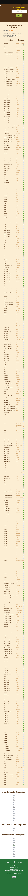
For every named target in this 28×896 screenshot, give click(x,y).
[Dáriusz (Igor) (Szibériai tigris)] (23, 657)
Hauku (17, 352)
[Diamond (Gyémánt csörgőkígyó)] (23, 265)
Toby (17, 690)
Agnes (17, 655)
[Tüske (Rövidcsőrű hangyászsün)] (23, 597)
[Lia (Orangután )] (23, 486)
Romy (17, 761)
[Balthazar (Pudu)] (23, 579)
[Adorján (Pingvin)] (23, 526)
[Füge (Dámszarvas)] (23, 153)
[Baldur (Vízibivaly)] (23, 727)
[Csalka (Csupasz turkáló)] (23, 149)
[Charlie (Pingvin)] (23, 539)
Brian (17, 537)
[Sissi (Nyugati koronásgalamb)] (23, 484)
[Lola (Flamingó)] (23, 205)
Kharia (17, 94)
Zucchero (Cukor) (19, 767)
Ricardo (17, 164)
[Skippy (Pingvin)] (23, 572)
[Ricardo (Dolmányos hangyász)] (23, 164)
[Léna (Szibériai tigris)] (23, 659)
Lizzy (17, 203)
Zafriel (17, 653)
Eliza (17, 100)
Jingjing (17, 457)
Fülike (17, 219)
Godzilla (18, 381)
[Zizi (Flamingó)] (23, 217)
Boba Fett (18, 321)
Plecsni (17, 696)
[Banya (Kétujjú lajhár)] (23, 362)
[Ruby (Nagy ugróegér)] (23, 476)
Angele (17, 172)
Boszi (17, 79)
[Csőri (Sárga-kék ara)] (23, 628)
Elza (17, 543)
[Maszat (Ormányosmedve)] (23, 510)
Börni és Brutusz (19, 254)
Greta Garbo (18, 549)
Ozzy (17, 89)
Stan (17, 573)
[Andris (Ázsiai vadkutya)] (23, 97)
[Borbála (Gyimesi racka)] (23, 267)
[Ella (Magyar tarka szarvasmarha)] (23, 410)
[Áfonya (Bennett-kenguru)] (23, 112)
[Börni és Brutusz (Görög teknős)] (23, 254)
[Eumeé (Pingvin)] (23, 545)
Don (17, 701)
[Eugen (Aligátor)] (23, 58)
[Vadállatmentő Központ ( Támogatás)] (23, 50)
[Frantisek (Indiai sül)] (23, 326)
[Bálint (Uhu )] (23, 705)
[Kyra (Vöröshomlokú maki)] (23, 757)
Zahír (17, 765)
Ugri (17, 124)
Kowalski (18, 556)
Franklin (17, 255)
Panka (17, 77)
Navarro (17, 699)
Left (17, 523)
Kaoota (17, 734)
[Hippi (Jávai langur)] (23, 335)
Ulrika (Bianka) (19, 610)
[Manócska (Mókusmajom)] (23, 451)
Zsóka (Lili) (18, 612)
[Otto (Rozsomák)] (23, 626)
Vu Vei (17, 85)
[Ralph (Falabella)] (23, 184)
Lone (17, 487)
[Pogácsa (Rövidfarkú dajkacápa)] (23, 601)
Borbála (17, 267)
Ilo (16, 624)
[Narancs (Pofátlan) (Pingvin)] (23, 562)
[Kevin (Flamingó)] (23, 201)
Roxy (17, 672)
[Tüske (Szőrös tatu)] (23, 663)
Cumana (18, 500)
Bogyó (17, 228)
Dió (17, 151)
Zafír (17, 314)
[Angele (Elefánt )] (23, 172)
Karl (17, 69)
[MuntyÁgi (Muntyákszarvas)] (23, 459)
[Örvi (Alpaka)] (23, 62)
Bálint (17, 705)
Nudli (17, 622)
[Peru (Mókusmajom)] (23, 453)
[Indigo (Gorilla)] (23, 246)
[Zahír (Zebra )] (23, 765)
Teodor (17, 269)
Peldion (17, 414)
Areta (17, 350)
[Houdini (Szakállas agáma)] (23, 647)
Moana (17, 162)
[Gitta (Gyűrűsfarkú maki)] (23, 275)
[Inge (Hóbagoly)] (23, 298)
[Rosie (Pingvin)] (23, 568)
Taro (17, 437)
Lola (17, 205)
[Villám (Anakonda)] (23, 66)
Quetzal (17, 434)
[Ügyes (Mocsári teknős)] (23, 447)
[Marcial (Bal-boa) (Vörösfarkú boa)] (23, 752)
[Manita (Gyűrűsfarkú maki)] (23, 287)
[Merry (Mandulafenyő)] (23, 412)
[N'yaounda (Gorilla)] (23, 252)
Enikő (17, 604)
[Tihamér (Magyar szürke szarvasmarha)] (23, 408)
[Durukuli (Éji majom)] (23, 170)
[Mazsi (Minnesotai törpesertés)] (23, 443)
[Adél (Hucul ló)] (23, 306)
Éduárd (17, 191)
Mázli (17, 465)
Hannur (17, 318)
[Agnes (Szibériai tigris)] (23, 655)
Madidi (17, 506)
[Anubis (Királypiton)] (23, 375)
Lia (17, 485)
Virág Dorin (18, 83)
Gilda (17, 261)
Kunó (17, 180)
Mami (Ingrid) (18, 285)
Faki (17, 182)
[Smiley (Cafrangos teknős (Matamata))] (23, 137)
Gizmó (17, 277)
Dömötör (18, 541)
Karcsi (17, 346)
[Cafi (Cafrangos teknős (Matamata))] (23, 135)
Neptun (17, 290)
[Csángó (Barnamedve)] (23, 108)
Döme (17, 304)
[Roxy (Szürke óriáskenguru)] (23, 673)
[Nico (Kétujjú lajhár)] (23, 368)
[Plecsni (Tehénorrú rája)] (23, 696)
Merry (17, 412)
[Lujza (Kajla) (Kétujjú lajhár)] (23, 366)
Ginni (17, 92)
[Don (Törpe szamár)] (23, 702)
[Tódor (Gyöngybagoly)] (23, 271)
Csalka (17, 149)
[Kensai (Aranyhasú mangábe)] (23, 81)
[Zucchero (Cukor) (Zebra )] (23, 769)
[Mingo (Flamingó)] (23, 213)
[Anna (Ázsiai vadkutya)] (23, 98)
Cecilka (17, 288)
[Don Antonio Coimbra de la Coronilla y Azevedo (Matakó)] (23, 428)
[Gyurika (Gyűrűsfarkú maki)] (23, 283)
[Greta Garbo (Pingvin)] (23, 549)
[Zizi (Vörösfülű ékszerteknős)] (23, 755)
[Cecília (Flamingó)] (23, 197)
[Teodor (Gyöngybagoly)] (23, 269)
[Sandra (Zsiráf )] (23, 782)
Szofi (17, 348)
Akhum (17, 520)
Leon (17, 632)
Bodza (17, 139)
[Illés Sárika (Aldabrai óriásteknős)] (23, 54)
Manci (17, 463)
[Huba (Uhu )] (23, 707)
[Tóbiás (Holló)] (23, 300)
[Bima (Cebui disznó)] (23, 143)
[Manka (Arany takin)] (23, 75)
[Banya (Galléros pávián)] (23, 227)
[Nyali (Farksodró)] (23, 186)
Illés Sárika (18, 54)
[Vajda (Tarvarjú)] (23, 694)
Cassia (17, 67)
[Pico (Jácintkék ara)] (23, 327)
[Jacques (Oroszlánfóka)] (23, 512)
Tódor (17, 271)
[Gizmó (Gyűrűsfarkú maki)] (23, 277)
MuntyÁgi (18, 459)
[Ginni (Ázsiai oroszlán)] (23, 93)
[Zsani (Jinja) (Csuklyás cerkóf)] (23, 147)
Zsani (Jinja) (18, 147)
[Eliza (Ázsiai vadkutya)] (23, 100)
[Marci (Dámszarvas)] (23, 155)
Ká (16, 63)
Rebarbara (18, 585)
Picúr (17, 703)
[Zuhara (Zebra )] (23, 770)
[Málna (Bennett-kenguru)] (23, 120)
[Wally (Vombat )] (23, 742)
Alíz (17, 240)
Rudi (17, 753)
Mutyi (17, 461)
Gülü (17, 354)
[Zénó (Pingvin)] (23, 577)
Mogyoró (18, 719)
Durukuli (18, 170)
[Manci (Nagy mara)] (23, 463)
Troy (17, 469)
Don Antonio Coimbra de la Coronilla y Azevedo (20, 425)
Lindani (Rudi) (19, 748)
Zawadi (17, 439)
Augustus (18, 529)
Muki (17, 744)
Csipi (17, 199)
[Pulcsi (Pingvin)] (23, 566)
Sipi (17, 178)
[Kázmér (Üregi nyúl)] (23, 717)
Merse (17, 406)
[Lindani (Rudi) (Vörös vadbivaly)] (23, 748)
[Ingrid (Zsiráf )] (23, 778)
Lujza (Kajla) (18, 366)
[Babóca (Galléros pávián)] (23, 225)
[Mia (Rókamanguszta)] (23, 589)
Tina (17, 763)
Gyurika (17, 283)
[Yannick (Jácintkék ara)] (23, 329)
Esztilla (17, 389)
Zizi (17, 217)
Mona (17, 593)
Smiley (17, 137)
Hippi (17, 335)
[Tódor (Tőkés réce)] (23, 698)
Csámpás (18, 495)
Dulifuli (17, 158)
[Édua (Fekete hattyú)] (23, 190)
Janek (17, 73)
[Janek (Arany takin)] (23, 73)
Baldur (17, 727)
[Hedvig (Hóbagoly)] (23, 296)
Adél (17, 306)
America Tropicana (20, 43)
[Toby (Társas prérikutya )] (23, 690)
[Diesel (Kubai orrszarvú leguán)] (23, 387)
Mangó (17, 122)
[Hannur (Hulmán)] (23, 318)
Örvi (17, 61)
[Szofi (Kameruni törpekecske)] (23, 348)
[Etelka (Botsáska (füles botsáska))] (23, 128)
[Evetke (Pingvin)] (23, 547)
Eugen (17, 58)
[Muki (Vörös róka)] (23, 744)
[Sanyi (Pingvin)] (23, 570)
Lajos (17, 176)
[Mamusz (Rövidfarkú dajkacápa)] (23, 599)
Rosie (17, 568)
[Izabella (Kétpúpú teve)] (23, 360)
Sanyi (17, 569)
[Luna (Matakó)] (23, 430)
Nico (17, 367)
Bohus (17, 416)
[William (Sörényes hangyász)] (23, 643)
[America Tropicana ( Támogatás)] (23, 45)
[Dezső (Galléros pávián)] (23, 230)
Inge (17, 298)
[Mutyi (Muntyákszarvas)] (23, 461)
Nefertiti (17, 377)
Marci (17, 155)
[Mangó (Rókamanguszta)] (23, 587)
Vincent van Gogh (19, 472)
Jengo (17, 780)
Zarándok (18, 668)
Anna (17, 98)
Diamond (18, 265)
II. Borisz (18, 417)
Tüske (17, 597)
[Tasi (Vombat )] (23, 740)
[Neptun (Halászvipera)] (23, 291)
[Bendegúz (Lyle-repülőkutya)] (23, 400)
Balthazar (18, 579)
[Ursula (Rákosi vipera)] (23, 581)
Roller (17, 688)
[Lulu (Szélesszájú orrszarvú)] (23, 651)
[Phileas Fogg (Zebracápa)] (23, 772)
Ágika (17, 195)
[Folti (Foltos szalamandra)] (23, 223)
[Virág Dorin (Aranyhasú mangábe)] (23, 83)
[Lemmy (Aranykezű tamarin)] (23, 87)
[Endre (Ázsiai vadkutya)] (23, 104)
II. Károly (18, 633)
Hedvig (17, 296)
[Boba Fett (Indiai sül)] (23, 322)
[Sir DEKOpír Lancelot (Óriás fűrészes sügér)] (23, 493)
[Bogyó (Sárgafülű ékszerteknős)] (23, 630)
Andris (17, 96)
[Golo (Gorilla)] (23, 244)
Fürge (17, 661)
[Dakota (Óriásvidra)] (23, 502)
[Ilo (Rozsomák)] (23, 624)
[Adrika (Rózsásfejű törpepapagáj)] (23, 614)
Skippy (17, 571)
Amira (17, 480)
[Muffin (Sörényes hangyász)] (23, 641)
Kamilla (17, 116)
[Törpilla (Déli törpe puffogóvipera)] (23, 161)
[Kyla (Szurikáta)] (23, 667)
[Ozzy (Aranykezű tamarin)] (23, 89)
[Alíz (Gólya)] (23, 240)
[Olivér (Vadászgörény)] (23, 725)
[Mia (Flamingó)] (23, 209)
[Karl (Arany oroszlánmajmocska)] (23, 69)
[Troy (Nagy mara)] (23, 469)
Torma (17, 319)
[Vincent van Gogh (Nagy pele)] (23, 474)
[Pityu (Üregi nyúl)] (23, 721)
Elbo (17, 316)
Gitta (17, 275)
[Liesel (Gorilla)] (23, 250)
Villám (17, 65)
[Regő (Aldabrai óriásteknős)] (23, 56)
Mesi (17, 207)
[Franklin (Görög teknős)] (23, 256)
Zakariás (18, 516)
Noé (17, 514)
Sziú (17, 583)
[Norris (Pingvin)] (23, 564)
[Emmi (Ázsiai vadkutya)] (23, 102)
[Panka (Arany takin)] (23, 77)
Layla (17, 649)
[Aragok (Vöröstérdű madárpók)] (23, 759)
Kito (17, 665)
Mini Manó (18, 467)
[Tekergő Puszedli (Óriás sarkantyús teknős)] (23, 498)
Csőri (17, 628)
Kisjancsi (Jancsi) (19, 339)
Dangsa (17, 489)
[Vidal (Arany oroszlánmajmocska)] (23, 71)
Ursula (17, 581)
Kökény (17, 131)
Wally (17, 742)
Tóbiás (17, 300)
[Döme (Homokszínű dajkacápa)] (23, 304)
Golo (17, 244)
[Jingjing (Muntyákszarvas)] (23, 457)
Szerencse (18, 709)
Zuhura (17, 441)
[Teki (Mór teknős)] (23, 455)
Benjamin (18, 294)
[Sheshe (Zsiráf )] (23, 784)
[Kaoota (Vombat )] (23, 735)
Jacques (18, 512)
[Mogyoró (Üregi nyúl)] (23, 719)
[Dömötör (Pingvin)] (23, 541)
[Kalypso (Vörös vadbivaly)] (23, 746)
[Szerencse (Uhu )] (23, 709)
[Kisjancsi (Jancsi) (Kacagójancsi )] (23, 341)
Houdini (17, 647)
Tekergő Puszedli (19, 497)
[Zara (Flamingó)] (23, 215)
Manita (17, 287)
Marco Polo (18, 558)
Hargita (17, 110)
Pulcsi (17, 566)
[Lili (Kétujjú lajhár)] (23, 364)
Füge (17, 153)
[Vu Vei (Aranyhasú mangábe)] (23, 85)
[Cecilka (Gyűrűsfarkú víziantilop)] (23, 289)
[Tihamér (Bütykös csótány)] (23, 133)
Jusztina (18, 730)
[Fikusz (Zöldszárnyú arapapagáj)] (23, 774)
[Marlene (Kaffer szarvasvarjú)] (23, 344)
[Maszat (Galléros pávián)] (23, 232)
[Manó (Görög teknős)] (23, 258)
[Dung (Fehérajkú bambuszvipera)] (23, 188)
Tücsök (17, 732)
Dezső (17, 125)
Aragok (17, 759)
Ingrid (17, 778)
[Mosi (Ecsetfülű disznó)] (23, 168)
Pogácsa (18, 600)
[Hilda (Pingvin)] (23, 551)
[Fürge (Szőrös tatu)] (23, 661)
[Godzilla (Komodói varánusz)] (23, 381)
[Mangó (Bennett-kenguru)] (23, 122)
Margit (17, 618)
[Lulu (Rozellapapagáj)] (23, 603)
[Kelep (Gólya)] (23, 242)
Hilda (17, 551)
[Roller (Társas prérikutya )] (23, 688)
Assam (17, 174)
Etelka (17, 127)
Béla (17, 715)
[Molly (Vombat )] (23, 738)
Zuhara (17, 770)
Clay (17, 684)
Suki (17, 678)
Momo (17, 591)
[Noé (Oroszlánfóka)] (23, 514)
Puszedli (18, 371)
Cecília (17, 197)
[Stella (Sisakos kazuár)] (23, 636)
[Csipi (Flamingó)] (23, 199)
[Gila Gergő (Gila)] (23, 238)
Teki (17, 455)
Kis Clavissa (18, 118)
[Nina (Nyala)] (23, 482)
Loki (17, 729)
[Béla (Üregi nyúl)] (23, 715)
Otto (17, 626)
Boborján (18, 533)
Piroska (17, 478)
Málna (17, 120)
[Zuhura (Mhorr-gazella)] (23, 442)
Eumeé (17, 545)
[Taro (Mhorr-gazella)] (23, 438)
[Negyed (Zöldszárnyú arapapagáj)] (23, 776)
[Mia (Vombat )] (23, 737)
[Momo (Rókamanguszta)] (23, 591)
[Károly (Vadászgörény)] (23, 723)
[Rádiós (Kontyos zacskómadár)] (23, 383)
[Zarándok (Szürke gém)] (23, 669)
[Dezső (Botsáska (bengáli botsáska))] (23, 126)
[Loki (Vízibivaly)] (23, 729)
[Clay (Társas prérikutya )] (23, 684)
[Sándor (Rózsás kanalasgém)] (23, 608)
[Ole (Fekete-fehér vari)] (23, 194)
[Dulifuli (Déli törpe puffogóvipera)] (23, 159)
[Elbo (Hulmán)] (23, 316)
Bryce (17, 682)
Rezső (17, 236)
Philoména (18, 391)
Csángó (17, 108)
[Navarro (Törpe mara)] (23, 700)
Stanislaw (18, 141)
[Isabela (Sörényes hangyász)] (23, 639)
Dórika (17, 323)
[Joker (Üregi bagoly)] (23, 713)
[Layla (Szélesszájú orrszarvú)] (23, 649)
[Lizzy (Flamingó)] (23, 203)
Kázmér (17, 717)
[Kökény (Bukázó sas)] (23, 131)
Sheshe (17, 784)
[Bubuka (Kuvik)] (23, 393)
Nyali (17, 186)
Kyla (17, 666)
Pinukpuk (18, 395)
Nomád (17, 312)
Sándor (17, 608)
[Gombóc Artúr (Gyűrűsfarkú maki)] (23, 279)
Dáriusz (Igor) (19, 657)
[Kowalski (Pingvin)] (23, 557)
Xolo (17, 436)
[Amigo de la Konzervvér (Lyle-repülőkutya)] (23, 398)
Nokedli (17, 620)
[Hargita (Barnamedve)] (23, 110)
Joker (17, 713)
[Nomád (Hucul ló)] (23, 312)
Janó (17, 106)
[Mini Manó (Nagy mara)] (23, 467)
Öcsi (17, 692)
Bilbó (17, 531)
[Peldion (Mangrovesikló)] (23, 414)
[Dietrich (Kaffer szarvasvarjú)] (23, 342)
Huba (17, 707)
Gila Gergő (18, 238)
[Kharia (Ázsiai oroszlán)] (23, 95)
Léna (17, 659)
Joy (17, 552)
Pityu (17, 721)
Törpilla (17, 160)
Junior (17, 554)
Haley (17, 508)
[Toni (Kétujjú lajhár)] (23, 374)
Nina (17, 482)
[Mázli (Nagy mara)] (23, 465)
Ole (17, 193)
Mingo (17, 213)
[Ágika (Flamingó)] (23, 196)
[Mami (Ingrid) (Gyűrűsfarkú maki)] (23, 285)
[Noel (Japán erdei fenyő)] (23, 331)
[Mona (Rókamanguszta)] (23, 593)
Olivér (17, 725)
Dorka (17, 449)
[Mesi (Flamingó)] (23, 207)
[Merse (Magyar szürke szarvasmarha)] (23, 406)
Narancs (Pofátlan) (20, 560)
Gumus (17, 281)
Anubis (17, 375)
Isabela (17, 639)
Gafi (17, 129)
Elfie (17, 680)
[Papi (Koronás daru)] (23, 385)
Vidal (17, 71)
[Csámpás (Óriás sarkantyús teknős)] (23, 495)
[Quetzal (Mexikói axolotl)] (23, 434)
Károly (17, 723)
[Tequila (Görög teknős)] (23, 260)
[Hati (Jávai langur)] (23, 333)
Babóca (17, 224)
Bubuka (17, 393)
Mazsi (17, 443)
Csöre (17, 711)
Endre (17, 104)
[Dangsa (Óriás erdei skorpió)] (23, 490)
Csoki (17, 59)
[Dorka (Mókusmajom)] (23, 449)
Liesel (17, 250)
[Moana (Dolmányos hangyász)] (23, 163)
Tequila (17, 259)
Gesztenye (18, 273)
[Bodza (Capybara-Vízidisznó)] (23, 139)
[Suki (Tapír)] (23, 678)
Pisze (17, 234)
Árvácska (18, 308)
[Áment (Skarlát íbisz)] (23, 638)
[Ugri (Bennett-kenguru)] (23, 124)
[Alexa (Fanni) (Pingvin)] (23, 527)
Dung (17, 188)
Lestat (17, 402)
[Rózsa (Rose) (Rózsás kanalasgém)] (23, 607)
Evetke (17, 547)
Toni (17, 373)
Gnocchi (18, 616)
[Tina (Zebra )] (23, 763)
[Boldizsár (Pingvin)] (23, 535)
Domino (17, 670)
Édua (17, 189)
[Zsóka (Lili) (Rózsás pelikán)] (23, 612)
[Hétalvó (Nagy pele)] (23, 471)
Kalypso (17, 746)
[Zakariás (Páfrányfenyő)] (23, 516)
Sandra (17, 782)
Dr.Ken (17, 686)
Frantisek (18, 325)
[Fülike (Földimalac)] (23, 219)
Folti (17, 222)
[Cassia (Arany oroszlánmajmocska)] (23, 67)
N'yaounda (18, 252)
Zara (17, 215)
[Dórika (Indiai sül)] (23, 324)
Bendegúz (18, 379)
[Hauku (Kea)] (23, 352)
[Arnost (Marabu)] (23, 422)
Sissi (17, 484)
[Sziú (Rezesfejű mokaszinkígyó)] (23, 583)
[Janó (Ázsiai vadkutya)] (23, 106)
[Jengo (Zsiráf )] (23, 780)
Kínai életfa (18, 46)
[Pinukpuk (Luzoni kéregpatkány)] (23, 395)
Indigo (17, 246)
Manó (17, 257)
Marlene (18, 344)
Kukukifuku (18, 221)
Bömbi (17, 302)
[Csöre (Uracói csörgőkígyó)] (23, 711)
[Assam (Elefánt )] (23, 174)
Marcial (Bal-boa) (19, 750)
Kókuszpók (18, 518)
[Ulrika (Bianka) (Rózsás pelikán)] (23, 610)
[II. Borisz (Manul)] (23, 418)
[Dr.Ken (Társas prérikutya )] (23, 686)
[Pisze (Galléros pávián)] (23, 234)
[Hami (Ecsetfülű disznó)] (23, 166)
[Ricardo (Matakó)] (23, 432)
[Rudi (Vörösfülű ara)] (23, 753)
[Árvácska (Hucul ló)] (23, 308)
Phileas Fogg (18, 772)
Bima (17, 143)
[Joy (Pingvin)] (23, 553)
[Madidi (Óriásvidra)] (23, 506)
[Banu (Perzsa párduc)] (23, 522)
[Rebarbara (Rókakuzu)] (23, 585)
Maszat (17, 232)
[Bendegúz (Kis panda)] (23, 379)
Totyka (17, 575)
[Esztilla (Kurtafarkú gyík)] (23, 389)
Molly (17, 738)
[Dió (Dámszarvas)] (23, 151)
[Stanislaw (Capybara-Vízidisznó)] (23, 141)
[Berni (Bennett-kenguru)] (23, 114)
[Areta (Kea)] (23, 350)
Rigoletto (18, 263)
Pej (17, 156)
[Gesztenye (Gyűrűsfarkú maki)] (23, 273)
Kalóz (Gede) (18, 337)
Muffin (17, 641)
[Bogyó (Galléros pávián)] (23, 229)
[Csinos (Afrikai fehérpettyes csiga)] (23, 52)
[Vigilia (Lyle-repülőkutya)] (23, 404)
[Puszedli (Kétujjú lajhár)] (23, 372)
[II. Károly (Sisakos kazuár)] (23, 634)
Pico (17, 327)
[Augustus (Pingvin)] (23, 529)
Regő (17, 56)
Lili (16, 364)
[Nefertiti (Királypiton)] (23, 377)
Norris (17, 564)
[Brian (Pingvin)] (23, 537)
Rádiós (17, 383)
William (17, 643)
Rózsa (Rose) (19, 606)
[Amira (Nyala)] (23, 480)
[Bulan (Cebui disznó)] (23, 145)
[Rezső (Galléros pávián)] (23, 236)
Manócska (18, 451)
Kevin (17, 91)
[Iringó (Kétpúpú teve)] (23, 358)
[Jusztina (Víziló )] (23, 731)
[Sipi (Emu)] (23, 178)
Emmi (17, 102)
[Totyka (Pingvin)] (23, 575)
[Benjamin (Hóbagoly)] (23, 294)
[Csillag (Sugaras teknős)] (23, 645)
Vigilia (17, 404)
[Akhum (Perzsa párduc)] (23, 520)
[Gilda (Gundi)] (23, 261)
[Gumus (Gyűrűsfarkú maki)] (23, 281)
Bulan (17, 145)
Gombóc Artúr (19, 279)
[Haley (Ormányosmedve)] (23, 508)
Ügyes (17, 447)
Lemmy (17, 87)
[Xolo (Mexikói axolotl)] (23, 436)
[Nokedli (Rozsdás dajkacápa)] (23, 620)
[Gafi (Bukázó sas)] (23, 130)
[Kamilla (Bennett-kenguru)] (23, 116)
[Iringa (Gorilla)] (23, 248)
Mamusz (18, 599)
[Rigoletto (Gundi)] (23, 263)
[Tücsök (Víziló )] (23, 733)
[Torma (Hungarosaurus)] (23, 320)
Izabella (17, 360)
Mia (17, 209)
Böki (17, 595)
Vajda (17, 694)
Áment (17, 637)
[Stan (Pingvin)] (23, 574)
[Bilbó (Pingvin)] (23, 531)
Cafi (17, 135)
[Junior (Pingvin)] (23, 555)
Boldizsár (18, 535)
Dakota (17, 502)
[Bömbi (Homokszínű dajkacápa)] (23, 302)
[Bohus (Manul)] (23, 416)
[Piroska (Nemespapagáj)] (23, 478)
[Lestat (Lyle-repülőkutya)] (23, 402)
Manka (17, 75)
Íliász (17, 356)
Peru (17, 453)
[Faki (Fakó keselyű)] (23, 182)
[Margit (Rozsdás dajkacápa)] (23, 618)
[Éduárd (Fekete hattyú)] (23, 192)
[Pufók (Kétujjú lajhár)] (23, 370)
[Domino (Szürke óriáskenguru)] (23, 671)
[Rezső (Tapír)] (23, 676)
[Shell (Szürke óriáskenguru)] (23, 674)
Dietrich (17, 342)
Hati (17, 333)
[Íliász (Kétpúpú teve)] (23, 356)
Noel (17, 331)
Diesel (17, 387)
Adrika (17, 614)
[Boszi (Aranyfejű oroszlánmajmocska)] (23, 79)
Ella (17, 410)
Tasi (17, 740)
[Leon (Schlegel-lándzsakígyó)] (23, 632)
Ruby (17, 476)
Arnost (17, 421)
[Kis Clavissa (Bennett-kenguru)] (23, 118)
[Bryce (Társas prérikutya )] (23, 682)
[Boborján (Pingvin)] (23, 533)
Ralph (17, 184)
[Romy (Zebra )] (23, 761)
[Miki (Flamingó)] (23, 211)
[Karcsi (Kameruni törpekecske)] (23, 346)
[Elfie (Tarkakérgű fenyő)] (23, 680)
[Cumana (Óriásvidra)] (23, 500)
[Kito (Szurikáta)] (23, 665)
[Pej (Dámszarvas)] (23, 157)
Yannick (17, 329)
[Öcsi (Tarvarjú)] (23, 692)
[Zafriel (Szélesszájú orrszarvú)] (23, 653)
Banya (17, 226)
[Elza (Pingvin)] (23, 543)
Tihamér (18, 133)
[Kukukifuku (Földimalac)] (23, 221)
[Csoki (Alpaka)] (23, 60)
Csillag (17, 645)
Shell (17, 674)
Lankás (17, 310)
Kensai (17, 81)
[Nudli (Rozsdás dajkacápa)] (23, 622)
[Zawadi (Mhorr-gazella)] (23, 440)
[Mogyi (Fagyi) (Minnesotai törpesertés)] (23, 445)
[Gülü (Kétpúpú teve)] (23, 354)
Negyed (17, 776)
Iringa (17, 248)
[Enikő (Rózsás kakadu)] (23, 605)
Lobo (17, 504)
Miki (17, 211)
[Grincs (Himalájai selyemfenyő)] (23, 293)
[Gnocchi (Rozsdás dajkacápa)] (23, 616)
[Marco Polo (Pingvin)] (23, 559)
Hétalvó (17, 470)
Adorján (17, 525)
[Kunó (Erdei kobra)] (23, 180)
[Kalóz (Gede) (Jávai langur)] (23, 337)
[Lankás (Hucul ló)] (23, 310)
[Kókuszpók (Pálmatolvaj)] (23, 518)
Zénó (17, 577)
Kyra (17, 757)
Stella (17, 635)
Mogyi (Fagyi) (19, 445)
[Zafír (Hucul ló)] (23, 314)
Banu (17, 521)
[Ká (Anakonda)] (23, 64)
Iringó (17, 358)
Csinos (17, 52)
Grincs (17, 292)
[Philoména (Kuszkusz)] (23, 391)
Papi (17, 385)
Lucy (17, 419)
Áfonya (17, 112)
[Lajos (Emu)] (23, 176)
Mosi (17, 168)
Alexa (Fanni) (19, 527)
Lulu (17, 602)
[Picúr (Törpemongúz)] (23, 704)
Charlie (17, 539)
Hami (17, 166)
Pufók (17, 369)
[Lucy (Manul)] (23, 420)
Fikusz (17, 774)
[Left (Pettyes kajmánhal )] (23, 524)
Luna (17, 430)
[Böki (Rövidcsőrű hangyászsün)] (23, 595)
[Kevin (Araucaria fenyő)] (23, 91)
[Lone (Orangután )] (23, 488)
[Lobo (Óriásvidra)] (23, 504)
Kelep (17, 242)
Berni (17, 114)
